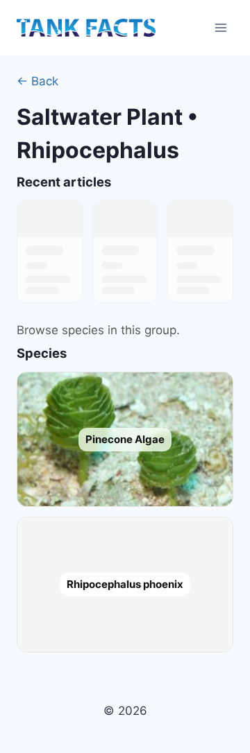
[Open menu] (220, 27)
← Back (37, 81)
